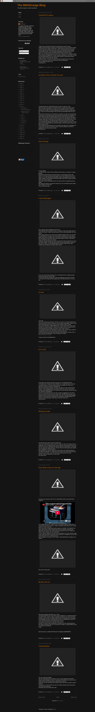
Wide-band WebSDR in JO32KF (45, 334)
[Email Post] (62, 67)
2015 (21, 104)
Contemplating (44, 646)
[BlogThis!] (66, 67)
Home (57, 697)
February (23, 120)
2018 (21, 98)
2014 (21, 106)
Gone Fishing (43, 141)
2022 (21, 91)
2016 (21, 102)
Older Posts (74, 697)
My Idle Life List (44, 582)
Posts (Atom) (60, 700)
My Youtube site (21, 76)
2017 (21, 100)
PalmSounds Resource (24, 68)
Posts (21, 51)
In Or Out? (42, 349)
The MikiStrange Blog (31, 5)
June (22, 117)
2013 (21, 125)
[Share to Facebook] (68, 67)
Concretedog (23, 60)
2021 (21, 93)
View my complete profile (23, 36)
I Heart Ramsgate (45, 198)
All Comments (23, 53)
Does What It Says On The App (50, 468)
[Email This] (64, 67)
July (22, 115)
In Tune (41, 292)
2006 (21, 138)
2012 (21, 127)
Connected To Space (46, 15)
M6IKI (19, 17)
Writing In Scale (44, 411)
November (23, 108)
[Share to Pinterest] (70, 67)
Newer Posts (42, 697)
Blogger (54, 709)
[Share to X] (67, 67)
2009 (21, 132)
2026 (21, 83)
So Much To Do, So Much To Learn (51, 75)
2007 (21, 136)
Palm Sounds (23, 66)
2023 (21, 89)
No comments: (57, 67)
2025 (21, 85)
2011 (21, 128)
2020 (21, 94)
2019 (21, 96)
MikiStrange (22, 24)
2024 (21, 87)
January (23, 122)
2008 (21, 134)
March (22, 118)
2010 (21, 130)
